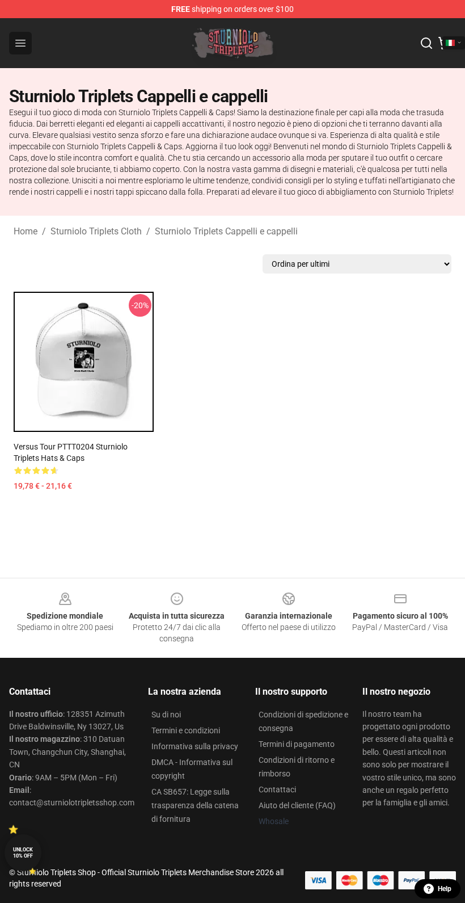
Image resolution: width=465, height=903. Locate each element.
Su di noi (166, 714)
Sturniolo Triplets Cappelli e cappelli (226, 231)
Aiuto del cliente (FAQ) (297, 805)
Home (25, 231)
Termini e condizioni (185, 730)
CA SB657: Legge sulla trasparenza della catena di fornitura (195, 805)
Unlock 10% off (23, 853)
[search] (426, 43)
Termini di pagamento (297, 744)
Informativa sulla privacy (194, 746)
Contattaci (277, 789)
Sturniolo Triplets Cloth (96, 231)
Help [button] (444, 889)
